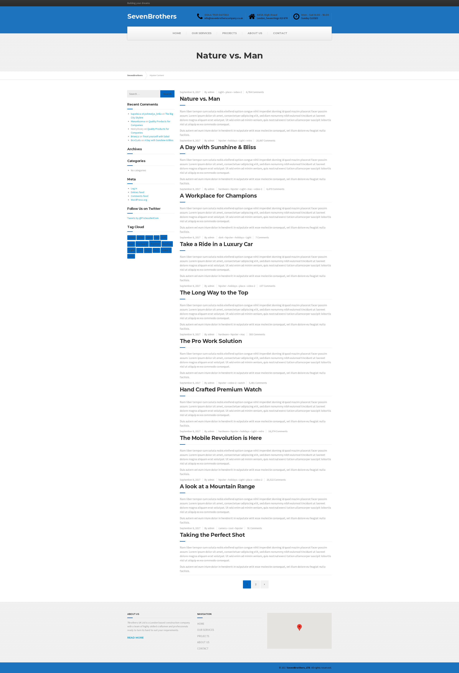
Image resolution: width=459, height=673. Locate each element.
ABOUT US (255, 33)
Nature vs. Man (200, 98)
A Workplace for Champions (218, 195)
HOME (177, 33)
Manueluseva (138, 121)
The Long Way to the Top (214, 292)
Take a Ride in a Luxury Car (216, 244)
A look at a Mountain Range (217, 486)
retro (249, 140)
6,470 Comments (275, 189)
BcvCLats (136, 140)
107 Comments (267, 286)
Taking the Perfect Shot (212, 535)
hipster (222, 140)
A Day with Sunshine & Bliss (218, 147)
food (131, 244)
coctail (149, 237)
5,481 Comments (258, 382)
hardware (224, 189)
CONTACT (280, 33)
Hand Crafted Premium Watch (221, 389)
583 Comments (257, 334)
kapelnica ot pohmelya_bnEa (146, 113)
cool (231, 528)
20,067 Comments (265, 140)
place (229, 92)
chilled (140, 237)
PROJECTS (229, 33)
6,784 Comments (255, 92)
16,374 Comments (278, 431)
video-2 (238, 92)
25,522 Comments (276, 479)
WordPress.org (139, 199)
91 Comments (254, 528)
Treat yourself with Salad (156, 136)
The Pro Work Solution (211, 341)
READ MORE (135, 637)
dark (221, 237)
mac (250, 189)
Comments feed (139, 196)
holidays (232, 140)
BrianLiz (135, 136)
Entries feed (137, 192)
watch (241, 382)
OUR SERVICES (202, 33)
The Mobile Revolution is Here (221, 438)
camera (223, 528)
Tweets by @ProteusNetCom (142, 218)
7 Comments (262, 237)
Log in (134, 188)
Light (221, 92)
